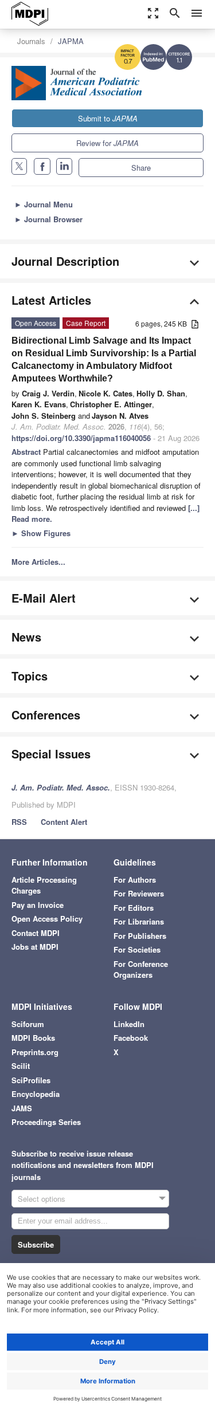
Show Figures (41, 533)
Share (141, 167)
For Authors (135, 879)
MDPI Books (33, 1037)
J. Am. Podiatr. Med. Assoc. (60, 787)
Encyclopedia (35, 1093)
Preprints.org (34, 1052)
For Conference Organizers (141, 969)
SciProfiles (30, 1080)
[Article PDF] (195, 324)
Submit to (108, 118)
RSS (19, 821)
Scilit (20, 1065)
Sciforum (27, 1023)
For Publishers (140, 935)
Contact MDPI (35, 932)
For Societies (137, 949)
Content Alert (64, 821)
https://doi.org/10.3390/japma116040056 (81, 437)
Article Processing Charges (44, 885)
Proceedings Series (46, 1121)
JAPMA (71, 41)
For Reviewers (139, 893)
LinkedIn (129, 1023)
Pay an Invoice (37, 904)
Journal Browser (48, 219)
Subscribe (36, 1244)
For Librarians (139, 921)
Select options (41, 1198)
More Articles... (38, 561)
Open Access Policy (47, 918)
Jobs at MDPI (34, 946)
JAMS (21, 1108)
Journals (31, 41)
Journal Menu (43, 204)
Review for (107, 142)
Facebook (131, 1037)
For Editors (134, 907)
